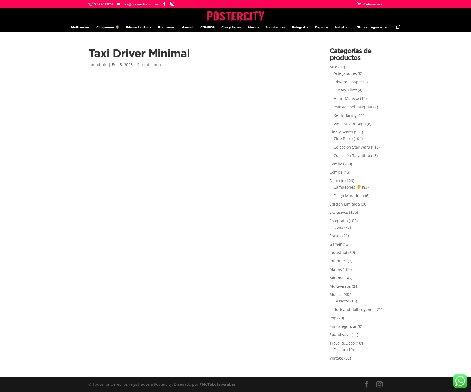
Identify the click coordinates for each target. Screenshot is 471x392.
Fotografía (300, 27)
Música (253, 27)
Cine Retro (343, 138)
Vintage (336, 358)
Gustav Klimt (345, 90)
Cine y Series (231, 27)
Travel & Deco (342, 343)
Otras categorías (369, 27)
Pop (333, 317)
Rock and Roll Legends (354, 309)
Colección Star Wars (352, 147)
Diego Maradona (349, 195)
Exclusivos (166, 27)
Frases (335, 235)
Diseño (340, 349)
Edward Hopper (348, 81)
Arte (333, 66)
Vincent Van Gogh (350, 123)
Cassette (341, 301)
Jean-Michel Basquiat (353, 106)
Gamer (336, 244)
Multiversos (80, 27)
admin (101, 64)
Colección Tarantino (352, 155)
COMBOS (207, 27)
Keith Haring (345, 115)
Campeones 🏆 (107, 27)
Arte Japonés (345, 73)
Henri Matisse (346, 98)
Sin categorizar (343, 326)
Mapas (336, 269)
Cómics (336, 172)
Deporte (321, 27)
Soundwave (340, 334)
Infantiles (338, 260)
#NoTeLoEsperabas (217, 384)
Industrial (342, 27)
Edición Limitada (138, 27)
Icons (338, 227)
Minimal (187, 27)
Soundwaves (275, 27)
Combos (337, 164)
